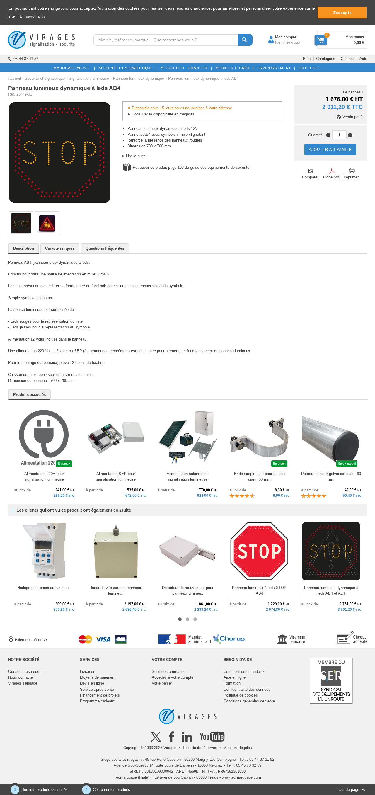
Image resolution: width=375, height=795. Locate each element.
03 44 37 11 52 (25, 59)
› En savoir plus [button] (31, 16)
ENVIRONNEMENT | (275, 68)
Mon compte (279, 37)
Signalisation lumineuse (89, 78)
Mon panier (354, 37)
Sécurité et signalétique (45, 78)
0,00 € (359, 42)
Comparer (310, 177)
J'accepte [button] (342, 12)
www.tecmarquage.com (241, 777)
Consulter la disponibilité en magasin (163, 114)
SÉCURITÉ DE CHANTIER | (185, 68)
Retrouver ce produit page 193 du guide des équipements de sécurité (191, 167)
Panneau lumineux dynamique (138, 78)
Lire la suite (136, 156)
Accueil (14, 78)
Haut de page (348, 789)
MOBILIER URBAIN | (233, 68)
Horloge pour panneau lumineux (44, 587)
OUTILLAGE (308, 68)
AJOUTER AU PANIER (330, 149)
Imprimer (351, 177)
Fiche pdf (331, 177)
